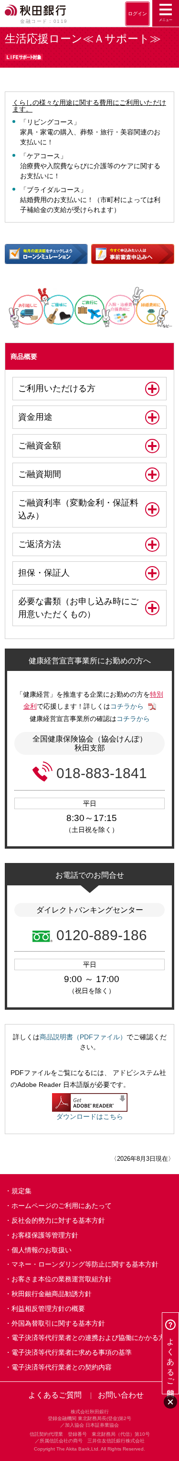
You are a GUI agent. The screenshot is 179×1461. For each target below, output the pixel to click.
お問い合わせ (121, 1395)
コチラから (127, 706)
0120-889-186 (101, 935)
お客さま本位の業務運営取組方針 (61, 1279)
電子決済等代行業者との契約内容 (61, 1367)
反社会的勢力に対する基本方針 (58, 1220)
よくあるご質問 (55, 1395)
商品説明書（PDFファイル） (83, 1037)
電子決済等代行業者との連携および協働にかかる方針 (91, 1337)
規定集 (21, 1191)
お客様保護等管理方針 (44, 1235)
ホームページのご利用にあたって (61, 1205)
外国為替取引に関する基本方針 (58, 1323)
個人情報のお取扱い (41, 1250)
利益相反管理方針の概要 (48, 1308)
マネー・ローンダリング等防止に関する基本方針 (84, 1264)
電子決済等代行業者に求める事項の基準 (71, 1352)
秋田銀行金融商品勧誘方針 (51, 1294)
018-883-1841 (101, 773)
